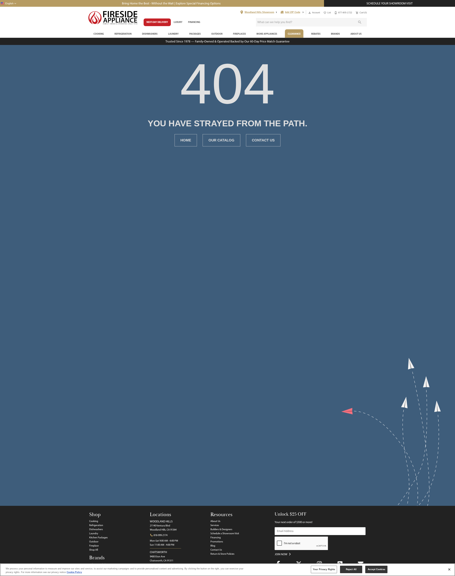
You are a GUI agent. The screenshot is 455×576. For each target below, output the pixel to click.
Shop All (93, 549)
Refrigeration (123, 33)
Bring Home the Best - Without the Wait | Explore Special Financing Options (171, 3)
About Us (356, 33)
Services (214, 525)
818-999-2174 (160, 535)
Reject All (351, 569)
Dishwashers (149, 33)
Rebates (315, 33)
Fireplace (94, 545)
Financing (194, 22)
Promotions (216, 541)
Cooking (98, 33)
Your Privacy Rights (324, 569)
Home (185, 140)
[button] (8, 3)
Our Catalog (221, 140)
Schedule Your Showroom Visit (389, 3)
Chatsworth (158, 552)
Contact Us (263, 140)
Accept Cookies (376, 569)
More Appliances (266, 33)
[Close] (449, 569)
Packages (195, 33)
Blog (212, 545)
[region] (227, 569)
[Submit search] (359, 22)
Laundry (173, 33)
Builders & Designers (221, 529)
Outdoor (217, 33)
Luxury (178, 22)
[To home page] (113, 17)
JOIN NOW (281, 554)
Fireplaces (239, 33)
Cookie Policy (74, 572)
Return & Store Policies (222, 553)
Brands (335, 33)
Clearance (294, 33)
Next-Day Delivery (157, 22)
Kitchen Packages (98, 537)
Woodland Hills (161, 521)
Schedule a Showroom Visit (224, 533)
